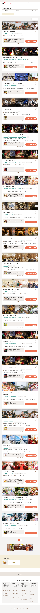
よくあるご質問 (26, 608)
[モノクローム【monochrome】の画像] (20, 309)
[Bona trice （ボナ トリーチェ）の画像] (20, 206)
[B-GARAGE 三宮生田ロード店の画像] (20, 360)
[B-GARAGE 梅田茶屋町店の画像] (20, 154)
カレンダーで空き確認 (32, 67)
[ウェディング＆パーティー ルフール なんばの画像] (20, 77)
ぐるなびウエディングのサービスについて (17, 608)
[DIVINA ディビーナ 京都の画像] (20, 465)
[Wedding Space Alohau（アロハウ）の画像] (20, 283)
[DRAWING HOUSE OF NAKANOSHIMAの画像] (20, 517)
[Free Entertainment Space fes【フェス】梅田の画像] (20, 51)
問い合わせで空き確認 (32, 41)
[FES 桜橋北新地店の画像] (20, 102)
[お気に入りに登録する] (36, 32)
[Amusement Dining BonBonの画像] (20, 231)
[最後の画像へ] (36, 25)
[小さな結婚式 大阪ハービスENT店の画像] (20, 257)
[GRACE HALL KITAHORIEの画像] (20, 25)
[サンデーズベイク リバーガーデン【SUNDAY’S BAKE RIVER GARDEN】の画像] (20, 386)
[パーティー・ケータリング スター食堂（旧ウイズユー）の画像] (20, 491)
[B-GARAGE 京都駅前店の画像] (20, 335)
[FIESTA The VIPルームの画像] (20, 439)
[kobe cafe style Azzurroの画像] (20, 180)
